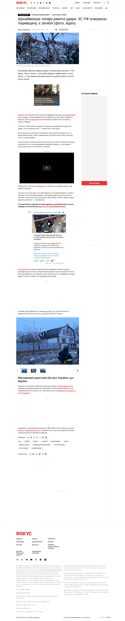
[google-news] (41, 560)
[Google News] (46, 3)
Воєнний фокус (24, 15)
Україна (65, 8)
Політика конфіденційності (73, 617)
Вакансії (35, 545)
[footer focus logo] (24, 533)
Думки (77, 2)
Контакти (87, 617)
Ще (106, 8)
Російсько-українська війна (40, 15)
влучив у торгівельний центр (29, 430)
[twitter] (22, 560)
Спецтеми (86, 2)
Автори (50, 542)
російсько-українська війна (42, 444)
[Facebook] (31, 3)
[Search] (108, 2)
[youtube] (31, 560)
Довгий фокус (37, 542)
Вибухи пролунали (65, 386)
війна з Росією (24, 444)
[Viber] (43, 3)
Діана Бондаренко (24, 30)
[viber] (36, 560)
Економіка (99, 8)
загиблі (45, 441)
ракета (36, 441)
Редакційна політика (36, 552)
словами (23, 269)
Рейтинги (97, 2)
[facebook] (17, 560)
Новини (19, 539)
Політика (56, 8)
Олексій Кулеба (36, 448)
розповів (48, 311)
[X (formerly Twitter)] (34, 3)
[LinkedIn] (49, 3)
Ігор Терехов (24, 448)
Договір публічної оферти (20, 553)
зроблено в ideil (104, 617)
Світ (71, 8)
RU (104, 2)
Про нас (19, 545)
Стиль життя (87, 8)
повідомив (35, 119)
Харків (27, 441)
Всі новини (20, 8)
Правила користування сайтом (53, 546)
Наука (78, 8)
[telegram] (26, 560)
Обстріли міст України (59, 15)
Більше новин (94, 183)
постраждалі (56, 441)
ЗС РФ (66, 441)
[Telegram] (37, 3)
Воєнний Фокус (44, 8)
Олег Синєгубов (59, 444)
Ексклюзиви (31, 8)
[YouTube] (40, 3)
